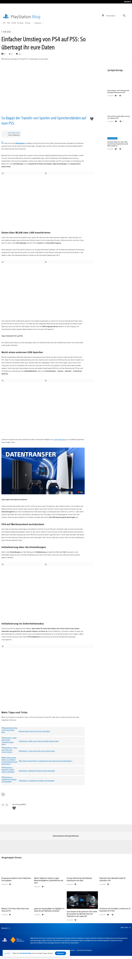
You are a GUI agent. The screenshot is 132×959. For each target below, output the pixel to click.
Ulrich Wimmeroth (14, 133)
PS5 (4, 23)
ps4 (3, 805)
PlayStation (25, 16)
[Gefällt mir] (120, 96)
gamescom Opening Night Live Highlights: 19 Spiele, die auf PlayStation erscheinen (49, 909)
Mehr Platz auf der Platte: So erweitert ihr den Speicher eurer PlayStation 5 (45, 761)
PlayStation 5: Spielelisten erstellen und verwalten (37, 781)
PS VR (13, 23)
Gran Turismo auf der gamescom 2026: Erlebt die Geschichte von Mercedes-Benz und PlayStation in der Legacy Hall (82, 913)
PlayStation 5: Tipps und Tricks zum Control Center (37, 751)
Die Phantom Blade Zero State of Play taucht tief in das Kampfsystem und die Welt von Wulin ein (117, 144)
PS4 (8, 23)
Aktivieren (60, 953)
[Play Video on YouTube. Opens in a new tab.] (80, 492)
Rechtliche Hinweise (84, 950)
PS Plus (27, 23)
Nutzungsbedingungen (48, 950)
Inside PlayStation (59, 439)
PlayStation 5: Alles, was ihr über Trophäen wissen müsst (39, 741)
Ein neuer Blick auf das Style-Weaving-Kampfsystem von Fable (79, 879)
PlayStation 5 (20, 143)
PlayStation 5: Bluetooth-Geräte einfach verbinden (37, 771)
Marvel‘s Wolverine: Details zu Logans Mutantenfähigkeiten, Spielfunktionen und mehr (48, 880)
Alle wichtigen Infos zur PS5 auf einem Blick (34, 731)
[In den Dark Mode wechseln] (103, 15)
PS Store (20, 23)
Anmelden (110, 15)
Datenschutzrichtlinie (67, 950)
